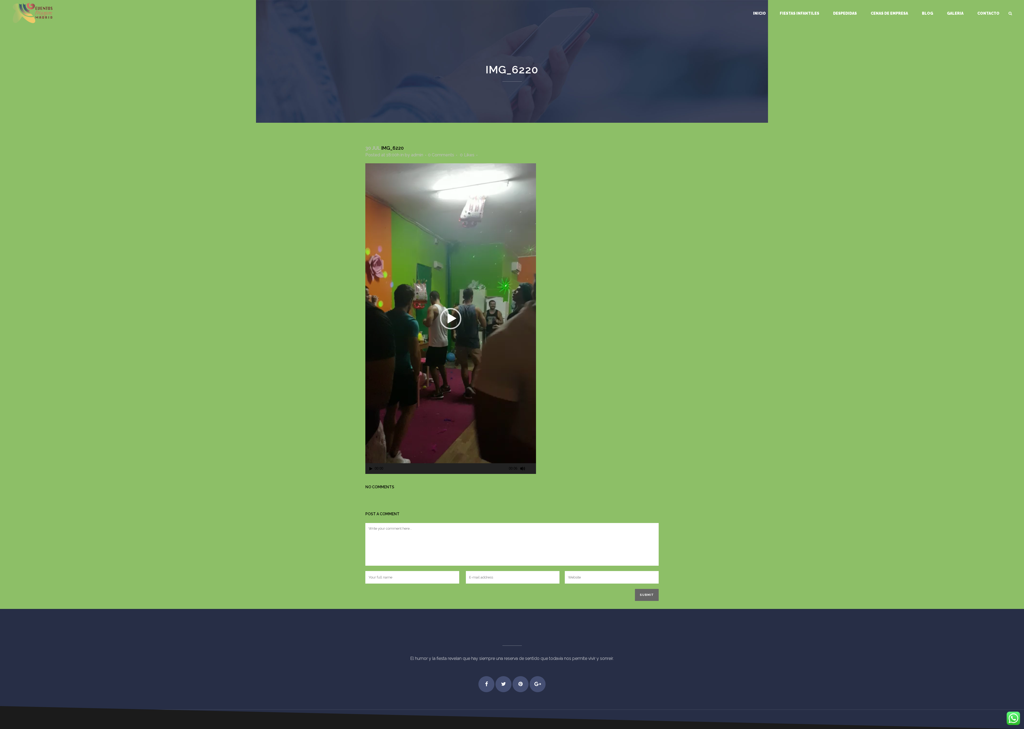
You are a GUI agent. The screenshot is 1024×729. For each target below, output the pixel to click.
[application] (450, 318)
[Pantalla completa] (532, 468)
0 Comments (441, 154)
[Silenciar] (522, 468)
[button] (450, 318)
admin (417, 154)
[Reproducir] (371, 468)
